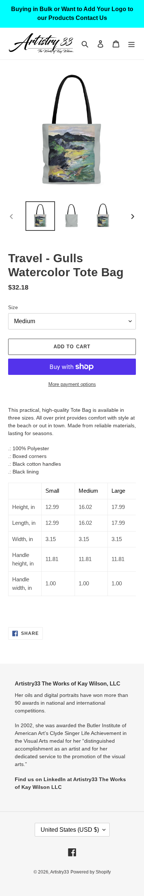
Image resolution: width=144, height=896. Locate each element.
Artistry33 (59, 872)
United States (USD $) (70, 830)
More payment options (72, 384)
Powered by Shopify (91, 872)
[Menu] (131, 44)
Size (13, 307)
